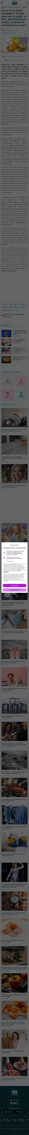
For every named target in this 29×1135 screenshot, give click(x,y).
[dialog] (14, 567)
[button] (14, 561)
